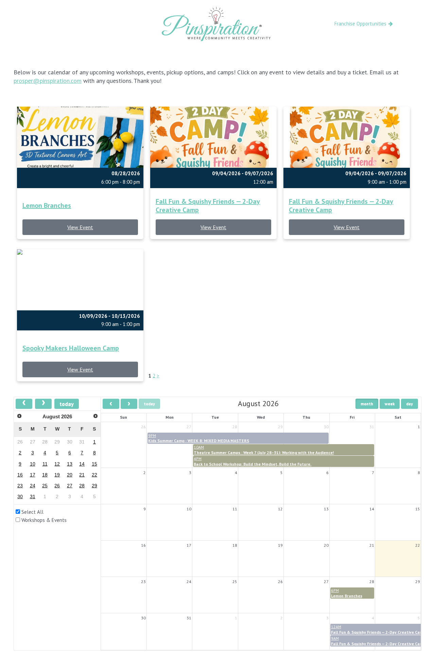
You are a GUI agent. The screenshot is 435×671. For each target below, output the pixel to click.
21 (82, 474)
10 (32, 464)
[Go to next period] (129, 404)
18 (45, 474)
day (409, 403)
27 (69, 485)
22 (94, 474)
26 (57, 485)
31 (32, 496)
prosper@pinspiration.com (48, 81)
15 (94, 464)
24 (32, 485)
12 (57, 464)
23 (20, 485)
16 (20, 474)
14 (82, 464)
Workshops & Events (44, 520)
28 (82, 485)
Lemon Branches (46, 205)
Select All (32, 512)
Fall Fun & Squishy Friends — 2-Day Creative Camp (208, 205)
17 (32, 474)
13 (69, 464)
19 (57, 474)
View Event (80, 227)
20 (69, 474)
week (390, 403)
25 (45, 485)
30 (20, 496)
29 (94, 485)
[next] (43, 404)
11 (45, 464)
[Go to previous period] (111, 404)
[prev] (24, 404)
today (66, 403)
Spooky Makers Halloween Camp (70, 348)
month (367, 403)
